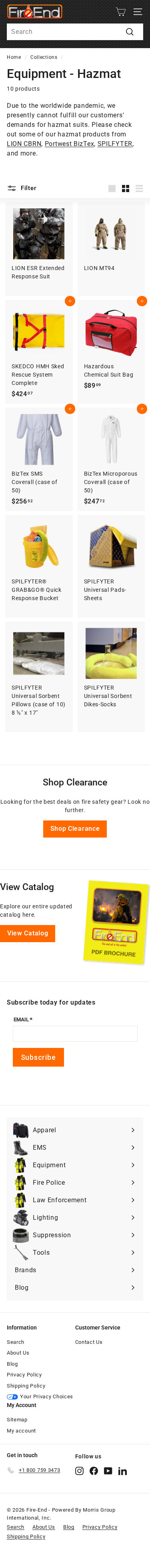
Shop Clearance (75, 828)
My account (21, 1431)
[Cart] (120, 11)
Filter (27, 188)
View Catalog (27, 933)
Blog (12, 1364)
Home (14, 57)
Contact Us (89, 1342)
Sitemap (17, 1420)
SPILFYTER (115, 144)
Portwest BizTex (69, 144)
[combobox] (75, 31)
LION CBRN (24, 144)
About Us (18, 1353)
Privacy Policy (24, 1375)
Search (15, 1342)
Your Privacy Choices (46, 1396)
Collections (44, 57)
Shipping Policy (26, 1386)
